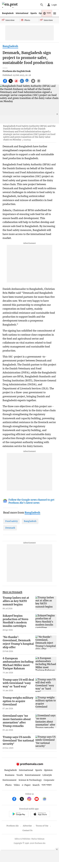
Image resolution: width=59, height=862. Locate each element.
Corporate (49, 780)
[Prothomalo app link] (19, 814)
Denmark (10, 527)
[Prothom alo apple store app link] (40, 814)
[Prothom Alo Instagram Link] (30, 799)
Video (17, 785)
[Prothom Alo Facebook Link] (15, 799)
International (22, 13)
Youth (19, 775)
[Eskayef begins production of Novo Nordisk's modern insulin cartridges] (45, 622)
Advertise (27, 826)
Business (9, 775)
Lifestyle (47, 775)
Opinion (48, 770)
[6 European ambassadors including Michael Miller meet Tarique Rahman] (45, 665)
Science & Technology (30, 780)
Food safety (11, 521)
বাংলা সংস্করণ (47, 785)
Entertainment (33, 775)
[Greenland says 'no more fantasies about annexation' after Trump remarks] (45, 722)
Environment (9, 780)
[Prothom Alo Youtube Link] (38, 799)
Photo (8, 785)
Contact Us (27, 830)
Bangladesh (8, 13)
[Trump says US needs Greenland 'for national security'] (45, 742)
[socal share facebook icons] (5, 82)
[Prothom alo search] (42, 5)
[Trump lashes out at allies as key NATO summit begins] (45, 603)
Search (36, 785)
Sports (33, 13)
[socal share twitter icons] (11, 82)
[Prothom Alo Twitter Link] (23, 799)
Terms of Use (42, 826)
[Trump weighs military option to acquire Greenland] (45, 703)
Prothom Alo (13, 826)
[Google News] (44, 799)
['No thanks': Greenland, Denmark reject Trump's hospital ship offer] (45, 644)
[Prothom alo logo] (29, 764)
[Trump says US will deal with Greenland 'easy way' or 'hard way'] (45, 685)
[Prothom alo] (10, 5)
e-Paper (26, 785)
